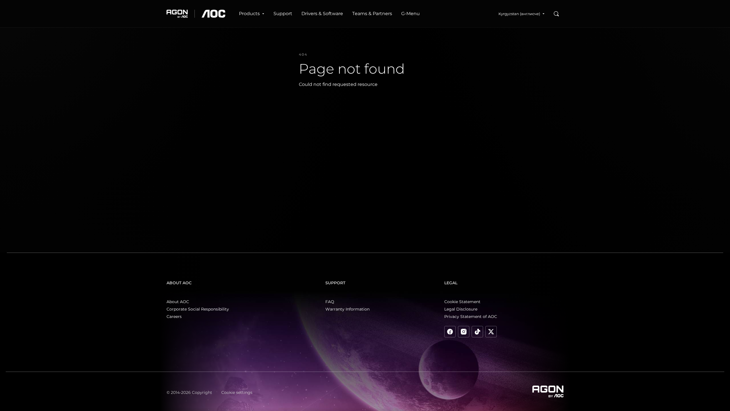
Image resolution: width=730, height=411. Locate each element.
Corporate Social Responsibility (198, 309)
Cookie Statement (462, 301)
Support (282, 13)
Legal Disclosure (460, 309)
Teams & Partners (372, 13)
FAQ (329, 301)
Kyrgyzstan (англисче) (519, 13)
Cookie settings (236, 392)
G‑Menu (410, 13)
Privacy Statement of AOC (470, 316)
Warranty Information (347, 309)
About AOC (178, 301)
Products (249, 13)
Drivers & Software (322, 13)
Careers (174, 316)
